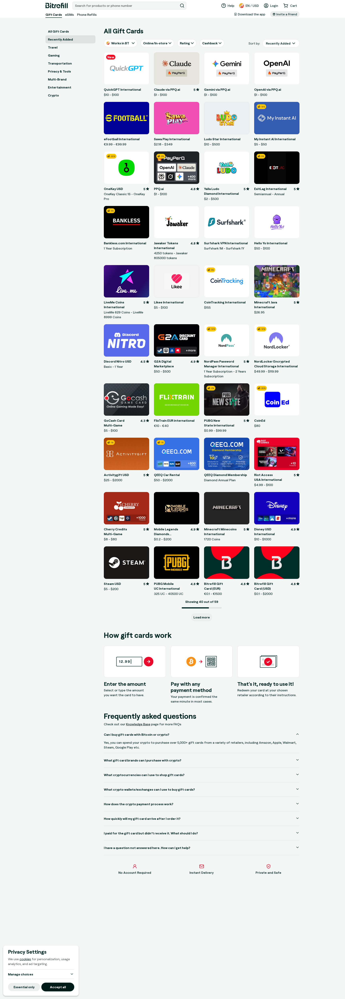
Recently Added (60, 39)
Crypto (53, 95)
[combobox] (125, 6)
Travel (53, 47)
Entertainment (59, 87)
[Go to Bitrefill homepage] (57, 5)
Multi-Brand (57, 79)
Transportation (60, 63)
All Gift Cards (58, 31)
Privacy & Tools (59, 71)
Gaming (54, 55)
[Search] (182, 5)
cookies (25, 959)
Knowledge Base (138, 724)
